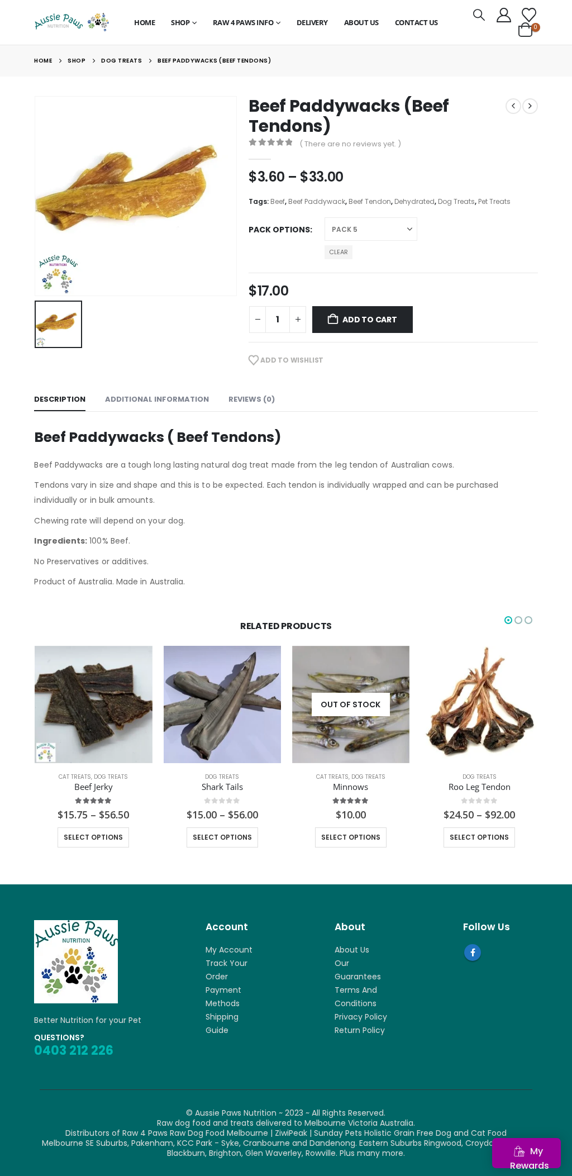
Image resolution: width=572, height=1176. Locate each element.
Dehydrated (414, 201)
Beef (277, 201)
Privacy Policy (361, 1016)
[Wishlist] (528, 15)
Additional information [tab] (157, 399)
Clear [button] (338, 251)
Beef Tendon (370, 201)
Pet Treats (494, 201)
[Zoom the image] (76, 925)
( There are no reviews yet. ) (350, 144)
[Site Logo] (71, 22)
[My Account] (503, 15)
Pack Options (279, 229)
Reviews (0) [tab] (251, 399)
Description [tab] (59, 399)
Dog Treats (456, 201)
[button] (478, 15)
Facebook (472, 952)
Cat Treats (203, 777)
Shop (180, 22)
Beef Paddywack (316, 201)
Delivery (312, 22)
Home (144, 22)
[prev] (513, 106)
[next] (530, 106)
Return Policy (360, 1030)
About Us (361, 22)
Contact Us (416, 22)
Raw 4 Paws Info (243, 22)
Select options (93, 837)
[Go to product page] (93, 704)
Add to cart (369, 319)
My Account (229, 949)
